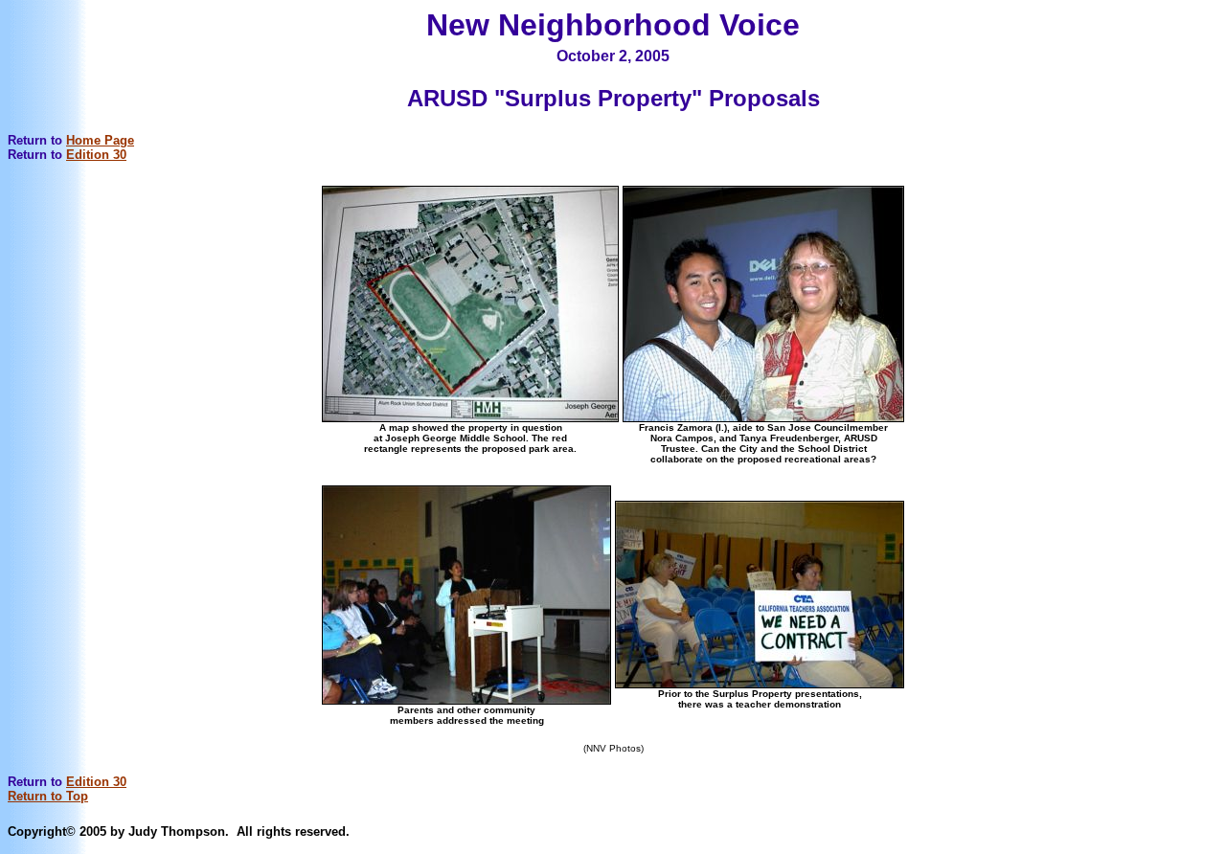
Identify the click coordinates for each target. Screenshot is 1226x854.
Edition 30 (96, 154)
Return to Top (48, 796)
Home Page (100, 140)
